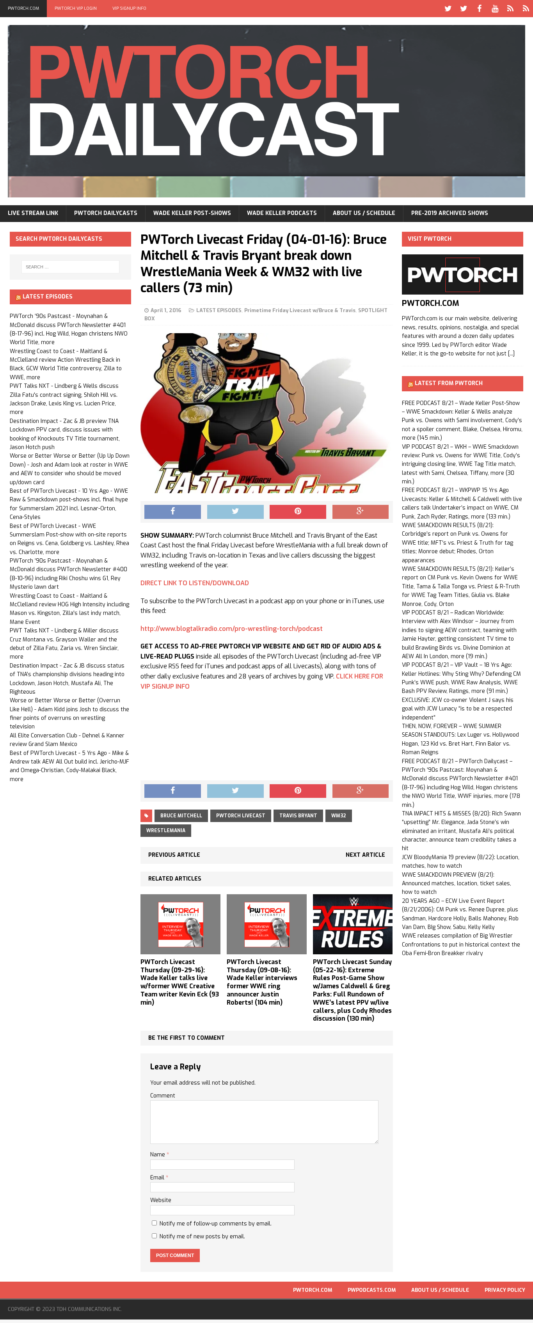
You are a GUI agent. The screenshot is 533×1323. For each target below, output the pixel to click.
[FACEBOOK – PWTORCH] (479, 8)
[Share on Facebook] (172, 512)
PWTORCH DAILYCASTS (105, 213)
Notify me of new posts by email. (202, 1236)
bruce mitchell (181, 816)
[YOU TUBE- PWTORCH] (495, 8)
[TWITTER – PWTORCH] (448, 8)
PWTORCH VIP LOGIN (76, 8)
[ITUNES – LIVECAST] (510, 8)
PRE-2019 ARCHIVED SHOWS (449, 213)
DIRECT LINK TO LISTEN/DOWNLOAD (194, 583)
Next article (365, 855)
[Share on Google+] (360, 512)
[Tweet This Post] (235, 512)
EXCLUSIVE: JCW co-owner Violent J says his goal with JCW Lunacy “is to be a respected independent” (457, 708)
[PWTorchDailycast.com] (266, 111)
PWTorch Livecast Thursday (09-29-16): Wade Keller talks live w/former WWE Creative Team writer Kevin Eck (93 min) (179, 982)
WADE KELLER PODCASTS (282, 213)
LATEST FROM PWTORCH (449, 383)
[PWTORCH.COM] (462, 290)
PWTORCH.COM (23, 8)
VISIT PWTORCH (429, 239)
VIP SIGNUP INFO (129, 8)
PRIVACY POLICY (505, 1290)
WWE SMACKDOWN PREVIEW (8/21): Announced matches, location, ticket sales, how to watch (456, 883)
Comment (162, 1095)
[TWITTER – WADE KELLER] (464, 8)
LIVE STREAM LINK (33, 213)
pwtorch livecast (240, 816)
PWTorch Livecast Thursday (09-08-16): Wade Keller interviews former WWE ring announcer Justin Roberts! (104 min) (262, 982)
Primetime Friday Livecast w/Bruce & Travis (299, 310)
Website (160, 1200)
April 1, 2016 (166, 310)
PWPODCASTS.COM (372, 1290)
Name (158, 1154)
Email (158, 1177)
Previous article (174, 855)
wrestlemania (165, 831)
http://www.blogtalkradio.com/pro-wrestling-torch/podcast (231, 629)
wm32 (338, 816)
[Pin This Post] (298, 512)
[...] (511, 353)
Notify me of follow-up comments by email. (216, 1223)
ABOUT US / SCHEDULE (364, 213)
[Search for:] (70, 266)
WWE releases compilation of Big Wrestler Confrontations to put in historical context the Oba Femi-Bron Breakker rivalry (461, 944)
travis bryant (298, 816)
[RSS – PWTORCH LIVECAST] (526, 8)
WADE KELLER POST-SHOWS (192, 213)
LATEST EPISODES (219, 310)
